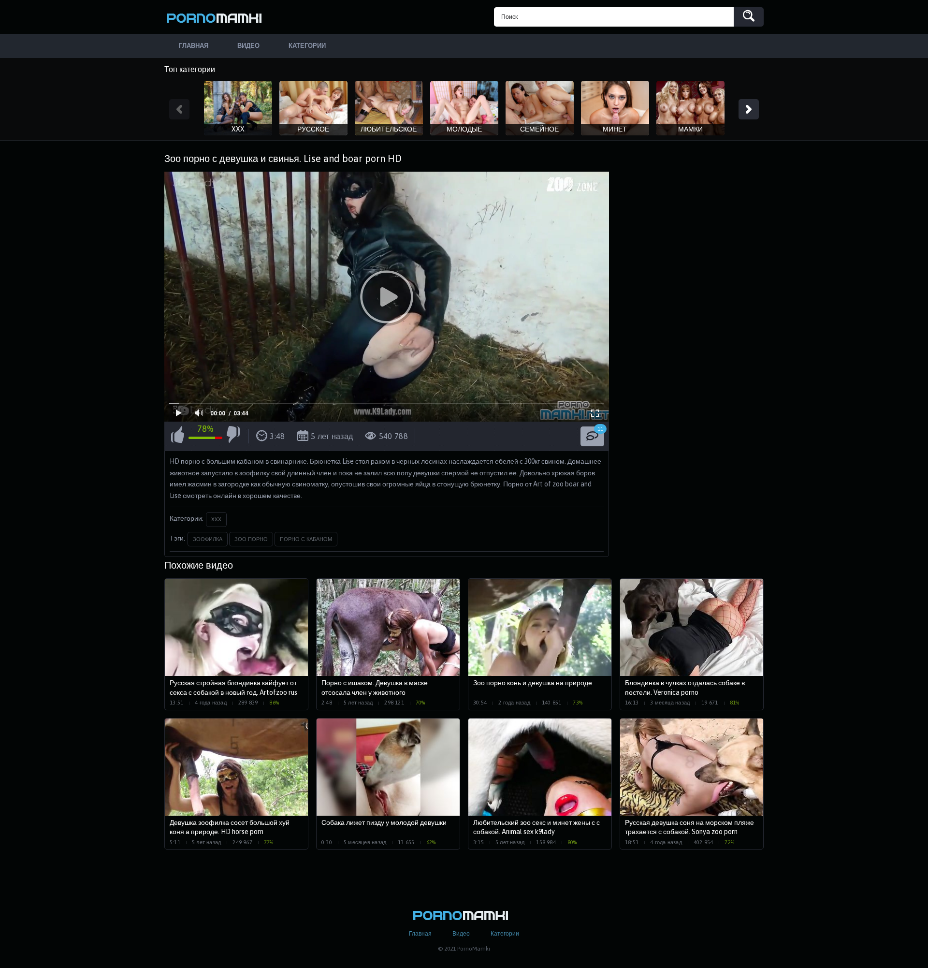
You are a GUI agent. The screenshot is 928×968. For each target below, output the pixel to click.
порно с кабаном (306, 539)
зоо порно (251, 539)
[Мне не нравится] (233, 436)
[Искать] (749, 17)
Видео (461, 933)
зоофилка (207, 539)
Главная (420, 933)
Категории (505, 933)
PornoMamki (217, 17)
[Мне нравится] (177, 436)
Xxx (216, 519)
